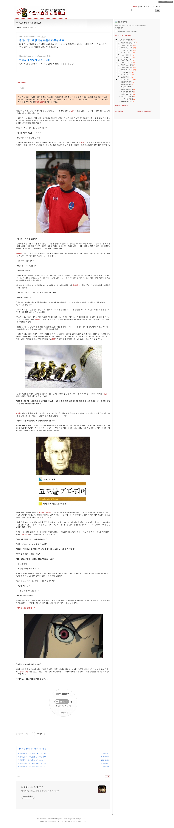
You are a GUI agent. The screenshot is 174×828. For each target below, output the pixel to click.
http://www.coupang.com (29, 36)
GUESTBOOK (155, 7)
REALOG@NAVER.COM (71, 819)
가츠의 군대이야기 (22, 27)
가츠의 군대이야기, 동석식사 (28, 760)
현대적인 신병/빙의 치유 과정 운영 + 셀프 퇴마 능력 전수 (46, 63)
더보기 (22, 88)
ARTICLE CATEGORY (123, 35)
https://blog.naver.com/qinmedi (32, 56)
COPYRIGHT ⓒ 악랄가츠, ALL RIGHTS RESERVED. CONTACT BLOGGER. (63, 821)
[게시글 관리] (30, 734)
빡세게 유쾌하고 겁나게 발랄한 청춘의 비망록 (40, 791)
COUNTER (119, 111)
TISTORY (55, 819)
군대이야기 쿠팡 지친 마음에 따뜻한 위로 (41, 40)
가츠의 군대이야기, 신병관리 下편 (30, 754)
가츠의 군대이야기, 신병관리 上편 (30, 23)
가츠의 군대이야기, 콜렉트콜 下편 (30, 763)
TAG (140, 7)
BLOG (135, 7)
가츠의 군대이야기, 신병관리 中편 (30, 757)
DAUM (48, 819)
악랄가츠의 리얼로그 (32, 787)
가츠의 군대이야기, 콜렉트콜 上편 (30, 767)
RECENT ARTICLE (121, 105)
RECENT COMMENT (144, 111)
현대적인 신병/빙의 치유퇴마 (35, 60)
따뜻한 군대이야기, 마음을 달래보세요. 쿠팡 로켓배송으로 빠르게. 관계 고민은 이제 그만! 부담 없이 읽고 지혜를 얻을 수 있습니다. (63, 45)
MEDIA (146, 7)
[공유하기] (26, 734)
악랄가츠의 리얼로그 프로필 (127, 31)
